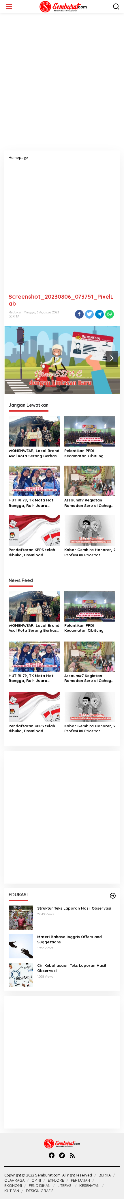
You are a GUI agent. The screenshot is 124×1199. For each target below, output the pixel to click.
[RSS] (72, 1155)
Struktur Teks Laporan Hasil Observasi (74, 908)
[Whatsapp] (109, 314)
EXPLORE (56, 1180)
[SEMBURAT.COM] (63, 6)
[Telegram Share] (99, 314)
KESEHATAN (89, 1185)
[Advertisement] (62, 84)
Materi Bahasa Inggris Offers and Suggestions (69, 939)
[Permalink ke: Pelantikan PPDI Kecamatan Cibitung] (90, 431)
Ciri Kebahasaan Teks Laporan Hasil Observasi (71, 968)
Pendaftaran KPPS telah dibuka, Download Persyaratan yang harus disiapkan (32, 552)
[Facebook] (51, 1155)
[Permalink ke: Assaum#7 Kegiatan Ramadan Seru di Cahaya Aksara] (90, 480)
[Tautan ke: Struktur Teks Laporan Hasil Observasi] (21, 917)
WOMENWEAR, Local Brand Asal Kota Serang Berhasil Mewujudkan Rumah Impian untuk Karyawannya (34, 453)
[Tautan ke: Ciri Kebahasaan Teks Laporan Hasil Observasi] (21, 974)
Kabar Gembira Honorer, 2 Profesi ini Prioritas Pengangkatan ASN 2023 (89, 552)
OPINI (36, 1180)
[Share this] (79, 314)
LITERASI (64, 1185)
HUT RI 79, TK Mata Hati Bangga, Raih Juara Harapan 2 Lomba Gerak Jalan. (32, 503)
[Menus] (9, 6)
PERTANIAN (80, 1180)
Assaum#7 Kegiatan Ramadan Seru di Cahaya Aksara (89, 503)
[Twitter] (62, 1155)
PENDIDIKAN (39, 1185)
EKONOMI (13, 1185)
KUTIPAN (11, 1190)
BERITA (14, 316)
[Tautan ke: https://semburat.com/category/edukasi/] (112, 895)
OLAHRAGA (14, 1180)
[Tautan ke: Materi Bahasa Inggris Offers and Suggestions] (21, 946)
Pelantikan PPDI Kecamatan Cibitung (84, 453)
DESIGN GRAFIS (40, 1190)
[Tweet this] (89, 314)
